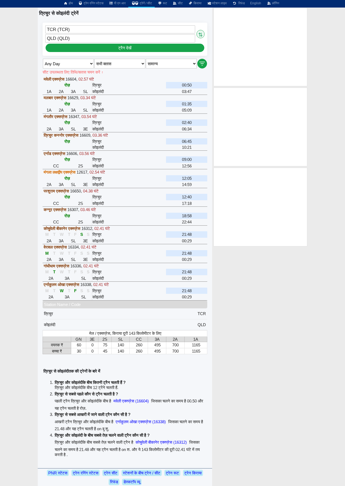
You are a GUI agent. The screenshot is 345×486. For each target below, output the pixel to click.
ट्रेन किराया (193, 473)
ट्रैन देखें (125, 48)
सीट (180, 3)
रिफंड (241, 3)
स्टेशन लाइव (219, 3)
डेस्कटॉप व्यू (131, 482)
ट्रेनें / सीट (145, 3)
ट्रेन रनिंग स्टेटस (93, 3)
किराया (197, 3)
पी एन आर (119, 3)
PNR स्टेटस (57, 473)
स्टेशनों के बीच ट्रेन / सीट (141, 473)
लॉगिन (275, 3)
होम (70, 3)
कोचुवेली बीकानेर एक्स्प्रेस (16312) (161, 442)
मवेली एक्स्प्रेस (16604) (131, 401)
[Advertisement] (260, 47)
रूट (164, 3)
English (255, 3)
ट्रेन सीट (111, 473)
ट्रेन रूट (172, 473)
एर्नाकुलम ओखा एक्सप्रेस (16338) (141, 421)
